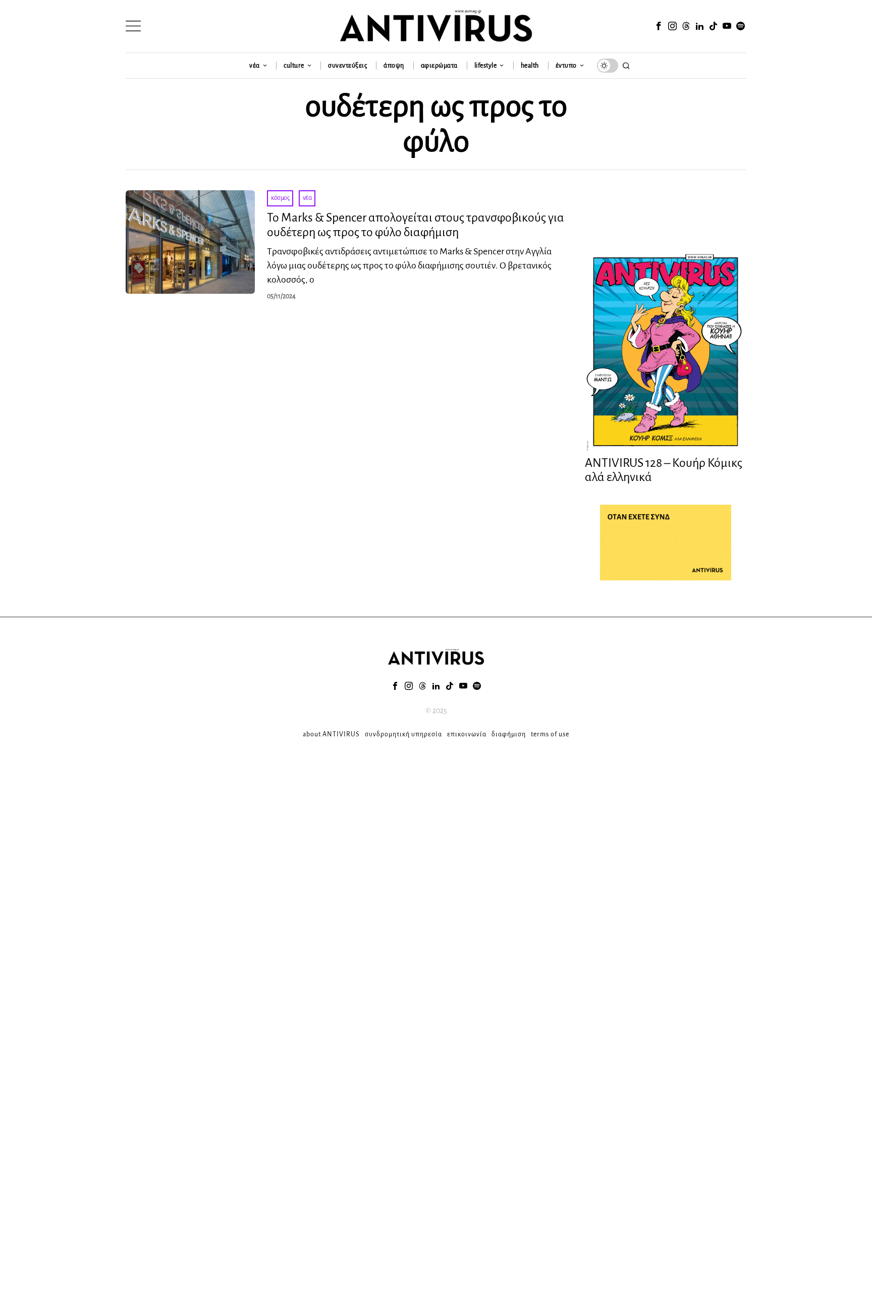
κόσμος (280, 197)
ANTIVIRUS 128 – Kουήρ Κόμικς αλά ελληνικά (663, 470)
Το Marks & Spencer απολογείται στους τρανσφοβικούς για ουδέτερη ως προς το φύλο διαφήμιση (415, 225)
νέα (307, 197)
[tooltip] (658, 26)
